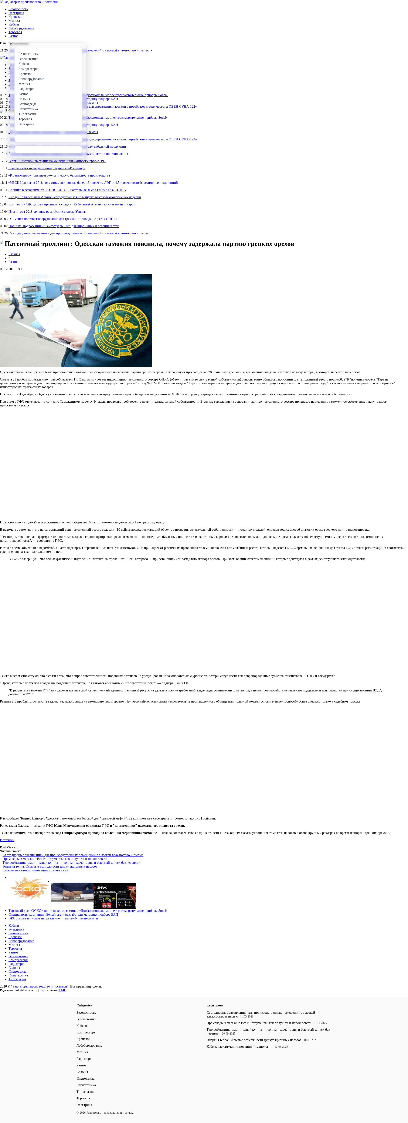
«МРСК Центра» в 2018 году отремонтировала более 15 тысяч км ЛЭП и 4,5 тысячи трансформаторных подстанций (93, 182)
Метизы (14, 20)
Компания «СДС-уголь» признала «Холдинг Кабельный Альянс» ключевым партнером (72, 204)
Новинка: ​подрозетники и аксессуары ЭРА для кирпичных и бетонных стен (63, 226)
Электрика (16, 13)
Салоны (14, 967)
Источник (7, 840)
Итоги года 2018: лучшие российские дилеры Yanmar (47, 211)
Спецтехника (18, 975)
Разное (13, 36)
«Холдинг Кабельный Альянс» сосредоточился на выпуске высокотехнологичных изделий (74, 197)
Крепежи (15, 17)
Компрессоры (18, 960)
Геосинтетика (18, 956)
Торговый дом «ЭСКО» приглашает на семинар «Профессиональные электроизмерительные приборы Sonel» (88, 95)
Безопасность (18, 9)
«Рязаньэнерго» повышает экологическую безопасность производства (59, 175)
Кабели (13, 24)
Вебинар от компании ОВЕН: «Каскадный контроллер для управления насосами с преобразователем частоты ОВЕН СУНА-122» (102, 106)
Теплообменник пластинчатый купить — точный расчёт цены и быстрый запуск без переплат (71, 862)
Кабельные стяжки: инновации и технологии (35, 870)
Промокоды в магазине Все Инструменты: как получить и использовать (55, 859)
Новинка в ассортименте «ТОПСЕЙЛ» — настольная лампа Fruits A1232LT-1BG (67, 190)
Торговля (15, 32)
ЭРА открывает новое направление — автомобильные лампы (53, 918)
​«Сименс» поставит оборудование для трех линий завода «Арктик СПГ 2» (62, 219)
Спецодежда (17, 971)
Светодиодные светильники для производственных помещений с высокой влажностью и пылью (78, 233)
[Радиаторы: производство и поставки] (29, 2)
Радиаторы (16, 964)
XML (62, 990)
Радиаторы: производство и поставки (40, 986)
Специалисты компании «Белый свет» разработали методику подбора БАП (63, 914)
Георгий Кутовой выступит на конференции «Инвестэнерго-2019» (57, 161)
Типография (17, 979)
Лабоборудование (21, 28)
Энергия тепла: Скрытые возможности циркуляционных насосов (50, 866)
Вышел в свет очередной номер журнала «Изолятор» (46, 168)
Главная (14, 254)
